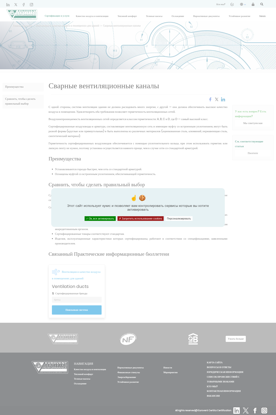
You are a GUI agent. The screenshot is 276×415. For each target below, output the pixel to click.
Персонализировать (179, 218)
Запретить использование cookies (141, 218)
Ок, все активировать (101, 218)
